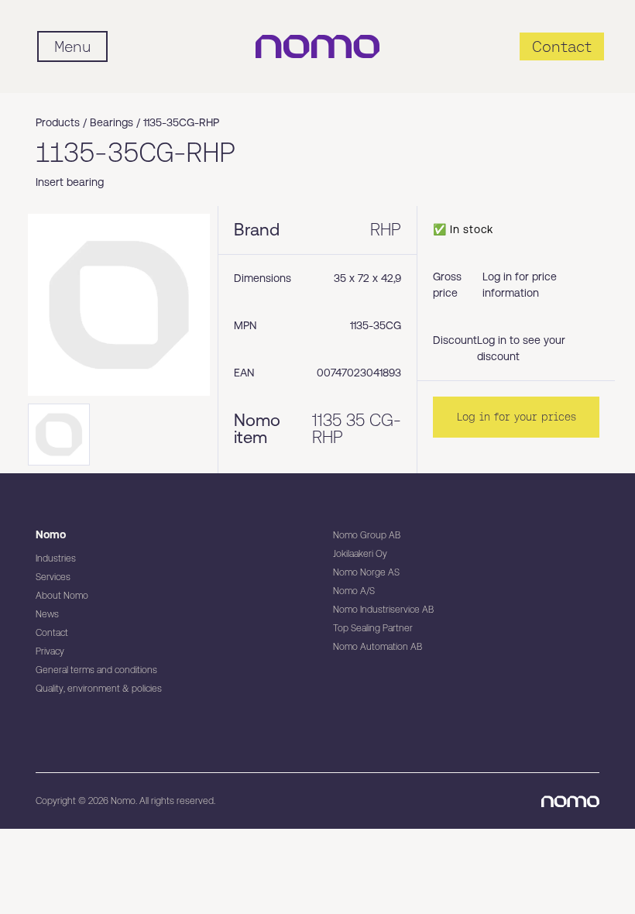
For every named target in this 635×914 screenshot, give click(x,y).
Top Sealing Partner (373, 628)
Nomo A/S (354, 591)
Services (53, 577)
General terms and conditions (96, 670)
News (47, 614)
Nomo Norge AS (366, 572)
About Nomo (62, 595)
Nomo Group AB (366, 535)
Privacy (50, 651)
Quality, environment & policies (99, 688)
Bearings (111, 122)
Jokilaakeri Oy (360, 553)
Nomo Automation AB (377, 646)
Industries (56, 558)
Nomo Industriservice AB (383, 609)
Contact (52, 632)
